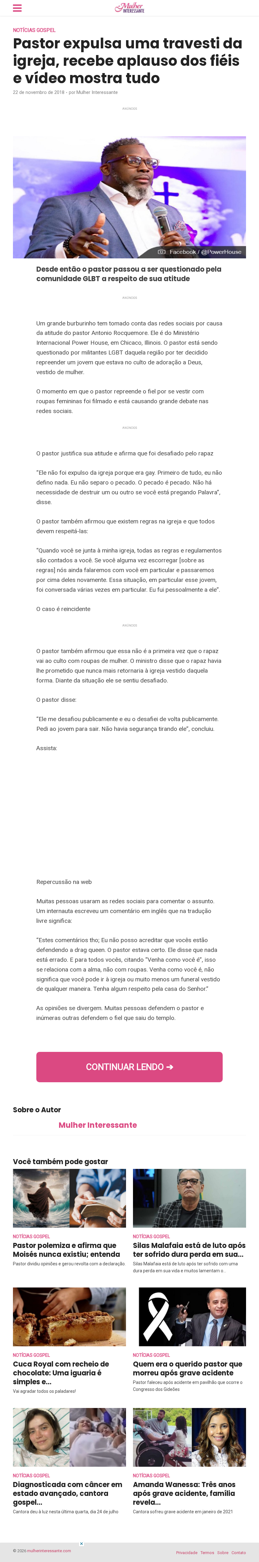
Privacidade (186, 1552)
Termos (207, 1552)
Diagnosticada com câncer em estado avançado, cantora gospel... (67, 1493)
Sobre (222, 1552)
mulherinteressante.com (49, 1550)
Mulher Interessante (97, 92)
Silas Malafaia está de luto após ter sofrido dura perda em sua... (189, 1250)
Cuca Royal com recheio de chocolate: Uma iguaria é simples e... (61, 1373)
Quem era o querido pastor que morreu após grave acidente (187, 1368)
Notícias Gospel (34, 30)
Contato (239, 1552)
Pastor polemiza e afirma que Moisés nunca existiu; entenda (66, 1250)
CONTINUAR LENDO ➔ (129, 1067)
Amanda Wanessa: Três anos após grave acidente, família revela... (184, 1493)
